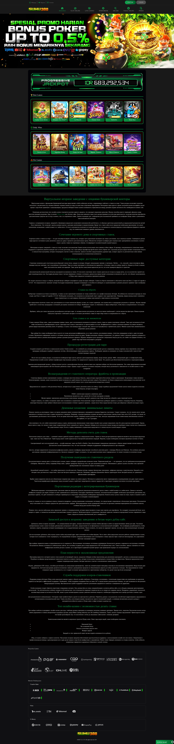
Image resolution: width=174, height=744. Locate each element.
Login (141, 2)
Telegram (42, 2)
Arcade (116, 11)
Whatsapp (33, 2)
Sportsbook (103, 11)
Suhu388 (83, 739)
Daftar (130, 2)
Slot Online (75, 11)
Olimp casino (61, 214)
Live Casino (89, 11)
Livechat (51, 2)
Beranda (62, 11)
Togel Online (128, 11)
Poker (141, 11)
